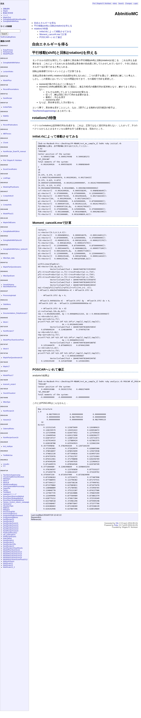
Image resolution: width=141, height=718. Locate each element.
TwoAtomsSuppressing (43, 111)
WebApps (6, 479)
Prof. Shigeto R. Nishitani (101, 3)
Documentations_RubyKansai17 (15, 313)
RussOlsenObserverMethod (13, 496)
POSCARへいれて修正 (50, 37)
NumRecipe (7, 98)
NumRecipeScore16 (10, 438)
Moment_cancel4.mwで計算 (53, 34)
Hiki (117, 523)
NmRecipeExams (9, 537)
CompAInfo (7, 205)
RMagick (6, 510)
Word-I (5, 322)
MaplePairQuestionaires (12, 267)
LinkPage (6, 178)
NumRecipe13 (8, 546)
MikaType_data (9, 258)
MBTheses (7, 134)
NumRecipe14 (8, 519)
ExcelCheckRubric (10, 169)
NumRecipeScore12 (10, 525)
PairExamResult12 (10, 533)
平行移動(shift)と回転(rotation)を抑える (53, 26)
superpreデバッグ (9, 494)
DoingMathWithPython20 (12, 240)
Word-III (6, 483)
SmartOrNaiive (8, 285)
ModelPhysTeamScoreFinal (13, 340)
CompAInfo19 (8, 196)
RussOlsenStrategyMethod (13, 498)
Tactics (5, 490)
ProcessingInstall (9, 295)
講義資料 (6, 9)
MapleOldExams (9, 222)
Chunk (5, 143)
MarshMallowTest (9, 287)
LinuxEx (6, 464)
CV (4, 466)
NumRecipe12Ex (9, 544)
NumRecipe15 (8, 521)
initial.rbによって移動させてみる (55, 31)
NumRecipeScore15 (10, 531)
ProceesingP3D (9, 512)
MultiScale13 (8, 565)
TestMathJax (7, 455)
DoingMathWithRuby (11, 21)
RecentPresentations (11, 89)
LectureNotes (8, 72)
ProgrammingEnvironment (13, 516)
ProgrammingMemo (10, 517)
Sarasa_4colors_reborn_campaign (16, 502)
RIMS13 (6, 508)
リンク (5, 15)
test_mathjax (8, 446)
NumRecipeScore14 (10, 529)
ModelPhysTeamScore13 (12, 552)
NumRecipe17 (8, 331)
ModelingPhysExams (11, 187)
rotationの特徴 (41, 28)
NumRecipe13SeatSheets (13, 548)
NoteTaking (7, 538)
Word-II (5, 349)
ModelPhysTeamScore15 (12, 556)
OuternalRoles (8, 429)
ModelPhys (7, 80)
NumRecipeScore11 (10, 523)
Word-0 (6, 481)
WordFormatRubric (10, 484)
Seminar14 (7, 504)
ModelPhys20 (8, 54)
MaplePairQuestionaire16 (12, 358)
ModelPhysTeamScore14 (12, 554)
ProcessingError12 (10, 514)
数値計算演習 (8, 13)
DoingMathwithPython (11, 231)
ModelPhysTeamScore (11, 550)
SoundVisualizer (9, 393)
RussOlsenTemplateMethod (13, 500)
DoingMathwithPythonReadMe (14, 19)
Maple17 (6, 366)
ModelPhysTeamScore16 (12, 558)
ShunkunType (8, 506)
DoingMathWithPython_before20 (15, 249)
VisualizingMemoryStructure (13, 477)
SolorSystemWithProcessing (13, 486)
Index (115, 3)
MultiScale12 (8, 563)
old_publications (9, 535)
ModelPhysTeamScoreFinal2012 (15, 559)
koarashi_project (9, 384)
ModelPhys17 (8, 375)
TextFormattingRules (8, 37)
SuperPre (6, 488)
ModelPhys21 (8, 214)
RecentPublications (10, 125)
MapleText (7, 17)
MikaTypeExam (9, 276)
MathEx (6, 116)
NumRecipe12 (8, 542)
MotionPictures (8, 561)
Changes (128, 3)
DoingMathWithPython (11, 63)
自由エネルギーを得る (45, 23)
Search (121, 3)
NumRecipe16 (8, 411)
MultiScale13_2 (9, 567)
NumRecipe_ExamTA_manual (14, 151)
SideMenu (7, 304)
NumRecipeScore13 (10, 527)
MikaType (6, 402)
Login (135, 3)
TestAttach (7, 492)
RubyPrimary (8, 50)
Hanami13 (7, 420)
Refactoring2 (8, 52)
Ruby (116, 525)
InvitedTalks (7, 107)
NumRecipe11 (8, 540)
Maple (5, 11)
